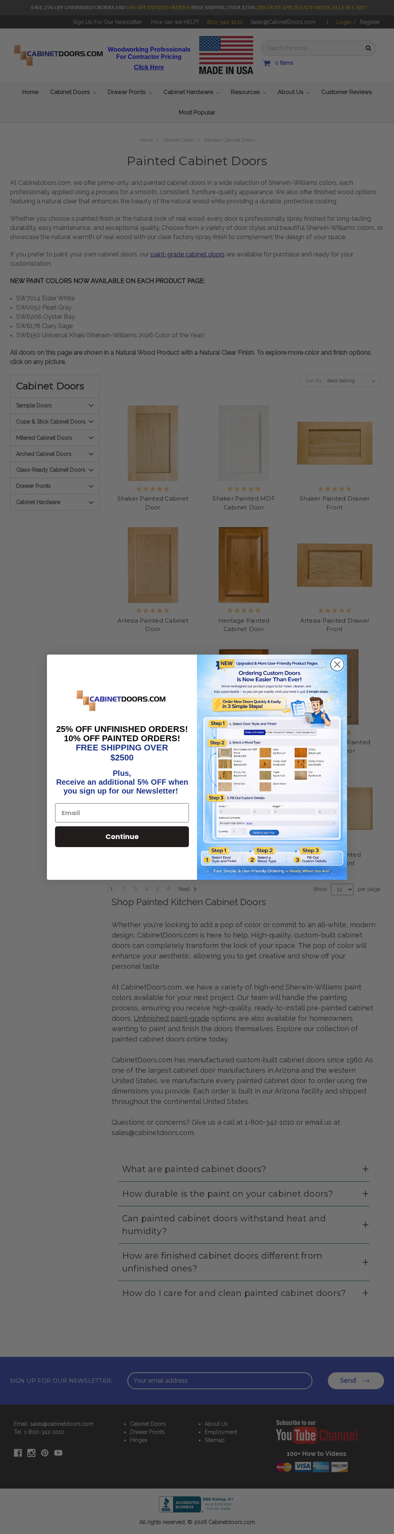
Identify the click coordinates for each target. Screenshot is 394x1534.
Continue (122, 836)
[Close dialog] (337, 664)
